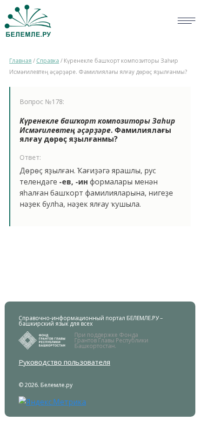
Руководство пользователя (64, 362)
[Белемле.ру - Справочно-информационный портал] (28, 21)
